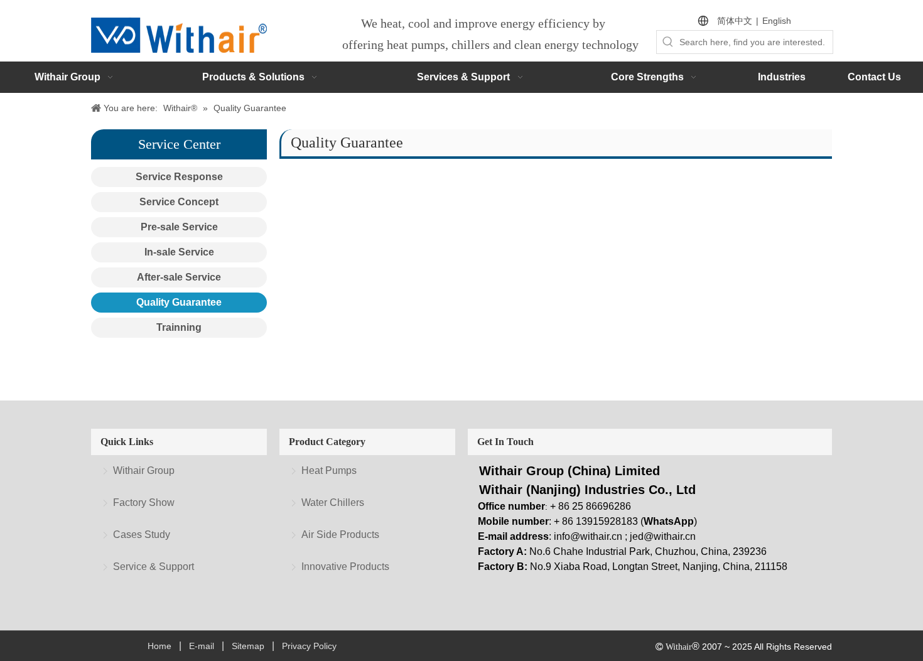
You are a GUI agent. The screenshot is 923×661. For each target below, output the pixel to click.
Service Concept (179, 201)
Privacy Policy (309, 646)
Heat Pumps (329, 470)
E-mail (201, 646)
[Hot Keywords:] (668, 42)
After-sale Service (179, 277)
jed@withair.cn (663, 536)
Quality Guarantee (179, 302)
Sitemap (248, 646)
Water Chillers (332, 502)
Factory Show (144, 502)
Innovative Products (345, 566)
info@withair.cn (588, 536)
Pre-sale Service (179, 227)
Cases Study (141, 534)
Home (159, 646)
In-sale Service (179, 252)
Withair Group (144, 470)
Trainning (179, 327)
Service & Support (153, 566)
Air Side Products (340, 534)
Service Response (179, 176)
